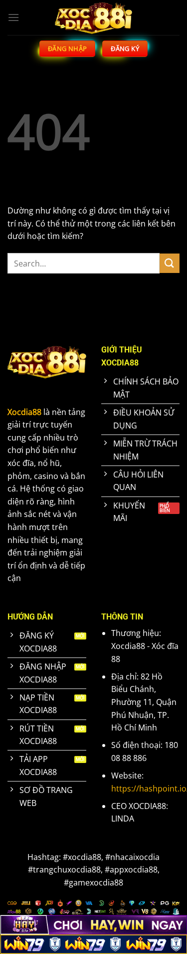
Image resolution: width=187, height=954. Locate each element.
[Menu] (13, 17)
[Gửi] (170, 263)
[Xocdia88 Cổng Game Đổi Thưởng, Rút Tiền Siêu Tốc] (94, 17)
